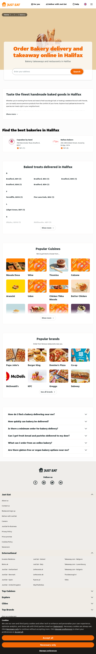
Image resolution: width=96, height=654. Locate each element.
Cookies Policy (7, 542)
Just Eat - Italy (38, 564)
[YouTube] (60, 482)
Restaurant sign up (8, 511)
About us (5, 501)
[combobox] (41, 71)
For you (36, 4)
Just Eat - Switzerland (9, 569)
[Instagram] (43, 482)
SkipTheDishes (38, 585)
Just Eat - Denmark (8, 575)
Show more (11, 114)
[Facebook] (35, 482)
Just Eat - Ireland (39, 559)
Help (77, 4)
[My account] (91, 4)
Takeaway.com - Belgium (74, 559)
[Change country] (85, 4)
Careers (4, 521)
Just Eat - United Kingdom (11, 585)
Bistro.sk (5, 564)
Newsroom (6, 547)
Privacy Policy (7, 531)
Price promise (7, 537)
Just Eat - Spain (7, 580)
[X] (52, 482)
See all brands (47, 392)
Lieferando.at (38, 569)
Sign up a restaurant (9, 616)
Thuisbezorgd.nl (70, 575)
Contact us (6, 506)
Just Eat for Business (9, 526)
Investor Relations (8, 559)
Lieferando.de (38, 575)
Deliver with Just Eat (57, 4)
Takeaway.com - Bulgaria (73, 569)
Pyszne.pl (36, 580)
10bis (66, 580)
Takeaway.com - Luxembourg (75, 564)
